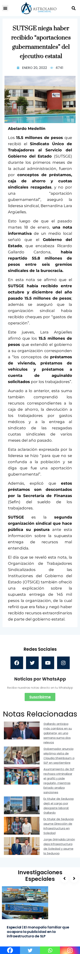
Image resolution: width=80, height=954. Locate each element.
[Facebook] (16, 663)
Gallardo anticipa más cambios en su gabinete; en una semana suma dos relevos (57, 733)
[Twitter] (32, 663)
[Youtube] (48, 663)
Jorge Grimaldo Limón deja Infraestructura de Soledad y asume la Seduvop (59, 846)
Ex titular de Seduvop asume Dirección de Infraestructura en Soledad (58, 826)
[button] (5, 8)
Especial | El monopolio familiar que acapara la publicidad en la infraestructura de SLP (38, 932)
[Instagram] (63, 663)
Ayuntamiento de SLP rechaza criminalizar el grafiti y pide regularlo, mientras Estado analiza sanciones (58, 780)
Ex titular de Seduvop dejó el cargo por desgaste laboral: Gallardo (58, 806)
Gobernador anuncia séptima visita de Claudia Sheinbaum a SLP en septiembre (58, 756)
